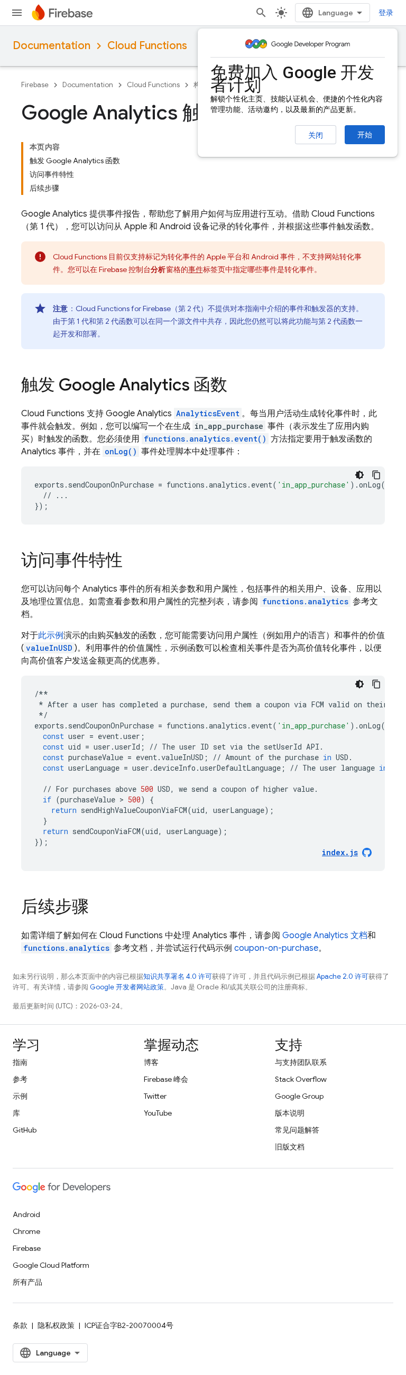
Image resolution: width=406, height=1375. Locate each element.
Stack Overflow (301, 1079)
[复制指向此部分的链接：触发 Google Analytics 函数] (237, 386)
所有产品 (27, 1282)
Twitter (155, 1096)
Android (26, 1214)
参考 (20, 1079)
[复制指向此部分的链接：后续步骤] (99, 908)
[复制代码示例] (376, 474)
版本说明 (289, 1113)
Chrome (26, 1231)
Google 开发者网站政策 (127, 987)
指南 (20, 1062)
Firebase (35, 84)
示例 (20, 1096)
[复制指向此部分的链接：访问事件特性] (133, 561)
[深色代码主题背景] (359, 474)
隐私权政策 (56, 1325)
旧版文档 (289, 1147)
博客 (151, 1062)
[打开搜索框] (261, 12)
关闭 (315, 135)
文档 (324, 935)
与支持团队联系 (301, 1062)
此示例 (50, 635)
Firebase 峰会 (166, 1079)
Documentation (51, 45)
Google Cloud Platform (51, 1265)
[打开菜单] (16, 12)
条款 (20, 1325)
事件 (195, 269)
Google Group (299, 1096)
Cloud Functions (147, 45)
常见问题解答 (297, 1130)
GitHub (24, 1130)
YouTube (158, 1113)
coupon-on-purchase (276, 948)
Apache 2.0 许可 (342, 976)
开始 (364, 134)
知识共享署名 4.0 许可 (177, 976)
